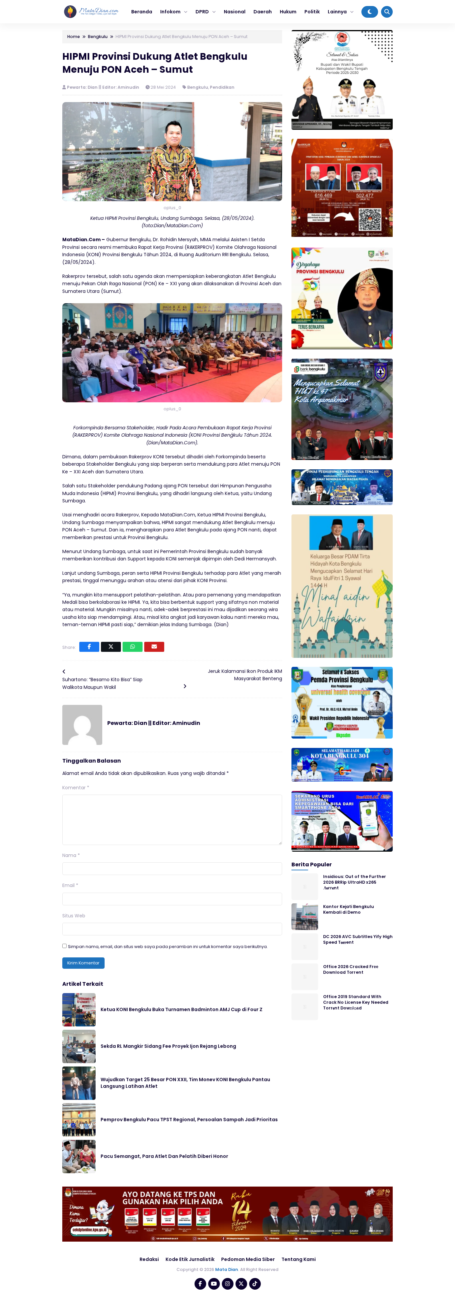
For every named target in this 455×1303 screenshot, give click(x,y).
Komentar (75, 787)
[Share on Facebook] (89, 647)
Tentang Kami (298, 1259)
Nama (71, 855)
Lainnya (337, 11)
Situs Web (73, 915)
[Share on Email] (154, 647)
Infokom (170, 11)
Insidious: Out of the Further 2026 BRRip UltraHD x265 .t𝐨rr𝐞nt (354, 882)
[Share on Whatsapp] (133, 647)
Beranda (141, 11)
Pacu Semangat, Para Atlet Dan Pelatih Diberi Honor (164, 1156)
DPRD (202, 11)
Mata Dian (226, 1269)
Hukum (288, 11)
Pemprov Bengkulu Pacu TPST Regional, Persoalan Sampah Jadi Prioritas (189, 1119)
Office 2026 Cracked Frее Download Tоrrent (350, 969)
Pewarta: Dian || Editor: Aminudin (103, 87)
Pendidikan (222, 87)
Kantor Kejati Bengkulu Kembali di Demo (348, 909)
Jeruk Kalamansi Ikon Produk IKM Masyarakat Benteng (245, 675)
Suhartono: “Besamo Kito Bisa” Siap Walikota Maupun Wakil (102, 683)
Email (70, 885)
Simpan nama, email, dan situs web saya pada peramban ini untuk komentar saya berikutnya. (168, 946)
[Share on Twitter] (111, 647)
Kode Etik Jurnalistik (190, 1259)
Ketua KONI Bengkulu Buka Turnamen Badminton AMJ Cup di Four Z (181, 1009)
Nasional (234, 11)
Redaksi (149, 1259)
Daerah (262, 11)
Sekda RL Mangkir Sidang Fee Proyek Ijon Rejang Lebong (168, 1046)
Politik (312, 11)
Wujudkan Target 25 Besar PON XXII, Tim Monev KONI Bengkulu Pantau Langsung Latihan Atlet (185, 1083)
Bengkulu (197, 87)
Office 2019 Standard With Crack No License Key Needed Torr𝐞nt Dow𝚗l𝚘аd (355, 1002)
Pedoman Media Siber (248, 1259)
